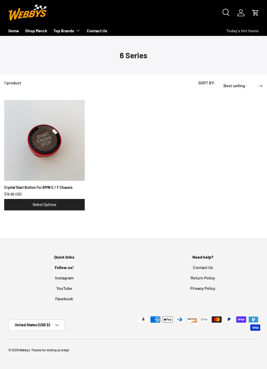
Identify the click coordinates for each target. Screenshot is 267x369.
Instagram (64, 277)
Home (13, 30)
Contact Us (97, 30)
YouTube (64, 288)
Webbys (24, 350)
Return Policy (203, 277)
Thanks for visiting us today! (50, 350)
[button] (255, 12)
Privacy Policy (202, 288)
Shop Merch (36, 30)
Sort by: (206, 82)
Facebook (64, 298)
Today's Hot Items (242, 30)
